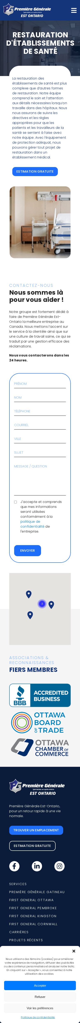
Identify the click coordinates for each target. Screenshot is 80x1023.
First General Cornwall (33, 924)
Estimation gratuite (35, 171)
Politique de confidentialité (38, 1017)
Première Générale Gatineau (37, 892)
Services (18, 884)
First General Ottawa (31, 900)
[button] (74, 951)
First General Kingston (33, 916)
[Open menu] (74, 10)
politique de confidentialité (33, 524)
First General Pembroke (33, 908)
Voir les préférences (40, 1008)
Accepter (40, 985)
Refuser (40, 997)
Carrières (19, 932)
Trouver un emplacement (36, 830)
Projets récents (26, 940)
